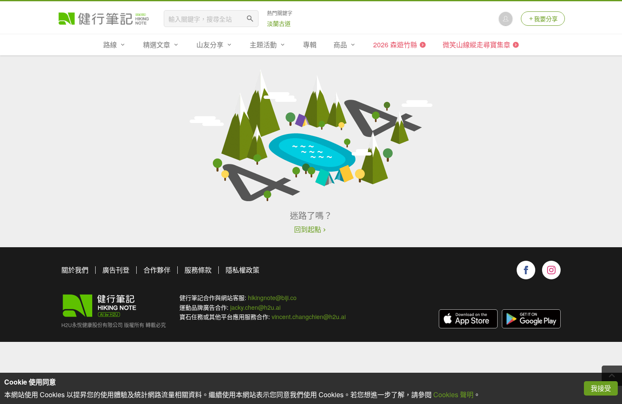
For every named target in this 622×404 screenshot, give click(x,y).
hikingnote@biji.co (272, 297)
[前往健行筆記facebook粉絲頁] (526, 270)
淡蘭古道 (279, 23)
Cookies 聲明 (453, 394)
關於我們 (74, 270)
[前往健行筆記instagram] (551, 270)
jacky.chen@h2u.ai (255, 307)
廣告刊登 (115, 270)
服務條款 (198, 270)
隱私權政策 (242, 270)
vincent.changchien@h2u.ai (309, 316)
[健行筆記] (103, 18)
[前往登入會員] (505, 18)
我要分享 (546, 18)
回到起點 (307, 229)
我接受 (601, 388)
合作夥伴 (157, 270)
